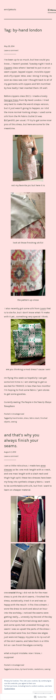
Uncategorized (18, 414)
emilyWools (10, 9)
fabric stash (34, 418)
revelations (39, 669)
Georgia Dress (11, 100)
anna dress (14, 669)
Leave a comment (11, 50)
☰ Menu (52, 10)
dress (26, 418)
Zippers (8, 67)
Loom (43, 308)
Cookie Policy (9, 689)
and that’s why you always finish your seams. (21, 440)
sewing (14, 421)
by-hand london (16, 418)
